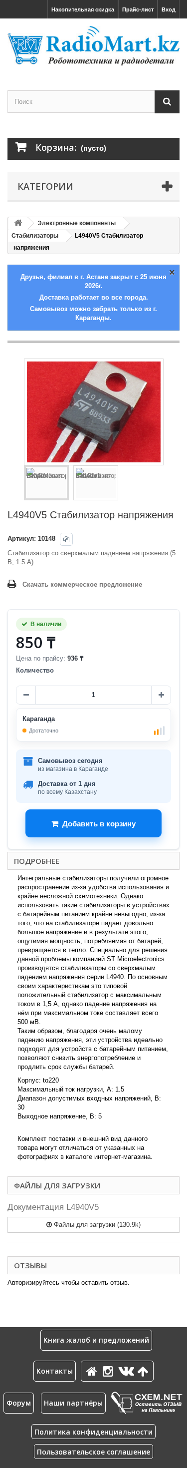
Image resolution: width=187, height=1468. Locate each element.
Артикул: (21, 538)
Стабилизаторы (34, 235)
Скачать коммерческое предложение (82, 584)
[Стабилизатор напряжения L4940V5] (46, 483)
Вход (169, 9)
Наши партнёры (73, 1403)
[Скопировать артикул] (66, 539)
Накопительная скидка (82, 9)
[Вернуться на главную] (17, 223)
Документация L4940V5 (53, 1207)
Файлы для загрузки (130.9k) (96, 1224)
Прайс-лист (138, 9)
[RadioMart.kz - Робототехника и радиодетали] (93, 45)
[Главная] (93, 1371)
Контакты (54, 1371)
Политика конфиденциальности (93, 1432)
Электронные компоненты (76, 223)
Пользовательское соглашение (93, 1452)
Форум (18, 1403)
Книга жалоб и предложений (96, 1340)
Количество (35, 670)
